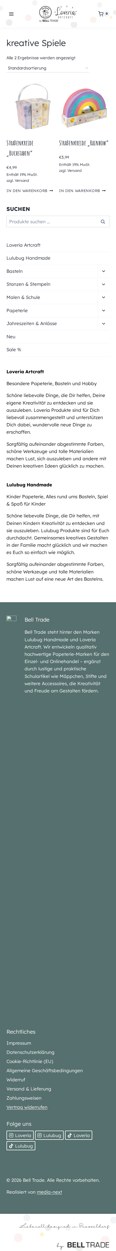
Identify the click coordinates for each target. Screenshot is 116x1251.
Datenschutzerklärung (30, 1052)
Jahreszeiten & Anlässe (31, 323)
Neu (10, 336)
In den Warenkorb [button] (26, 190)
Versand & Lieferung (28, 1089)
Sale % (13, 349)
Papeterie (17, 310)
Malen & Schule (23, 297)
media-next (49, 1192)
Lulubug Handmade (28, 258)
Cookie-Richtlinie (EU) (29, 1061)
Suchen (104, 221)
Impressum (18, 1043)
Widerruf (15, 1079)
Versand (22, 180)
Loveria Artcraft (23, 245)
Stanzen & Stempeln (28, 284)
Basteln (14, 271)
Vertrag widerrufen (26, 1107)
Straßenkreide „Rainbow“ (83, 143)
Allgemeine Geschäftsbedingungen (44, 1070)
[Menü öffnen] (11, 14)
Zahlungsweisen (24, 1098)
